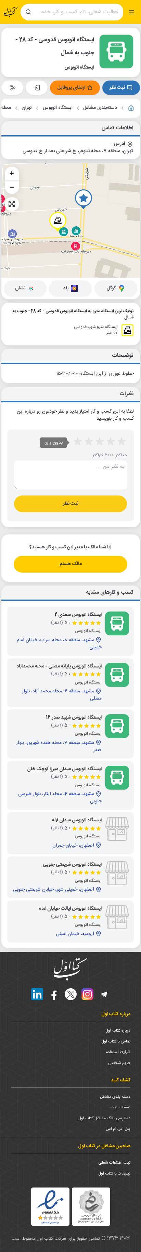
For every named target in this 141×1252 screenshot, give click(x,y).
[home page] (11, 12)
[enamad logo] (50, 1206)
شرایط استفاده (118, 1052)
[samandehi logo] (91, 1206)
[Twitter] (70, 994)
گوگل (111, 288)
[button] (83, 199)
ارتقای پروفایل (71, 88)
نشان (20, 288)
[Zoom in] (12, 173)
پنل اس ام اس (118, 1128)
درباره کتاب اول (117, 1030)
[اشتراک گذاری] (12, 88)
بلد (65, 288)
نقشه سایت (120, 1107)
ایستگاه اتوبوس (58, 108)
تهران (27, 108)
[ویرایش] (37, 88)
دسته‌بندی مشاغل (100, 108)
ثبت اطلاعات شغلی (114, 1162)
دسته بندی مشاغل (115, 1096)
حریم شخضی (119, 1063)
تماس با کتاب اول (115, 1041)
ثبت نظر (117, 88)
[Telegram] (104, 994)
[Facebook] (54, 994)
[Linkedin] (37, 994)
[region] (70, 220)
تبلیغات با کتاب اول (114, 1173)
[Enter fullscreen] (12, 204)
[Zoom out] (12, 187)
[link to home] (131, 108)
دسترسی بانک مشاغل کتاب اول (104, 1118)
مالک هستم (71, 564)
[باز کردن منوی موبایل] (131, 12)
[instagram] (87, 994)
